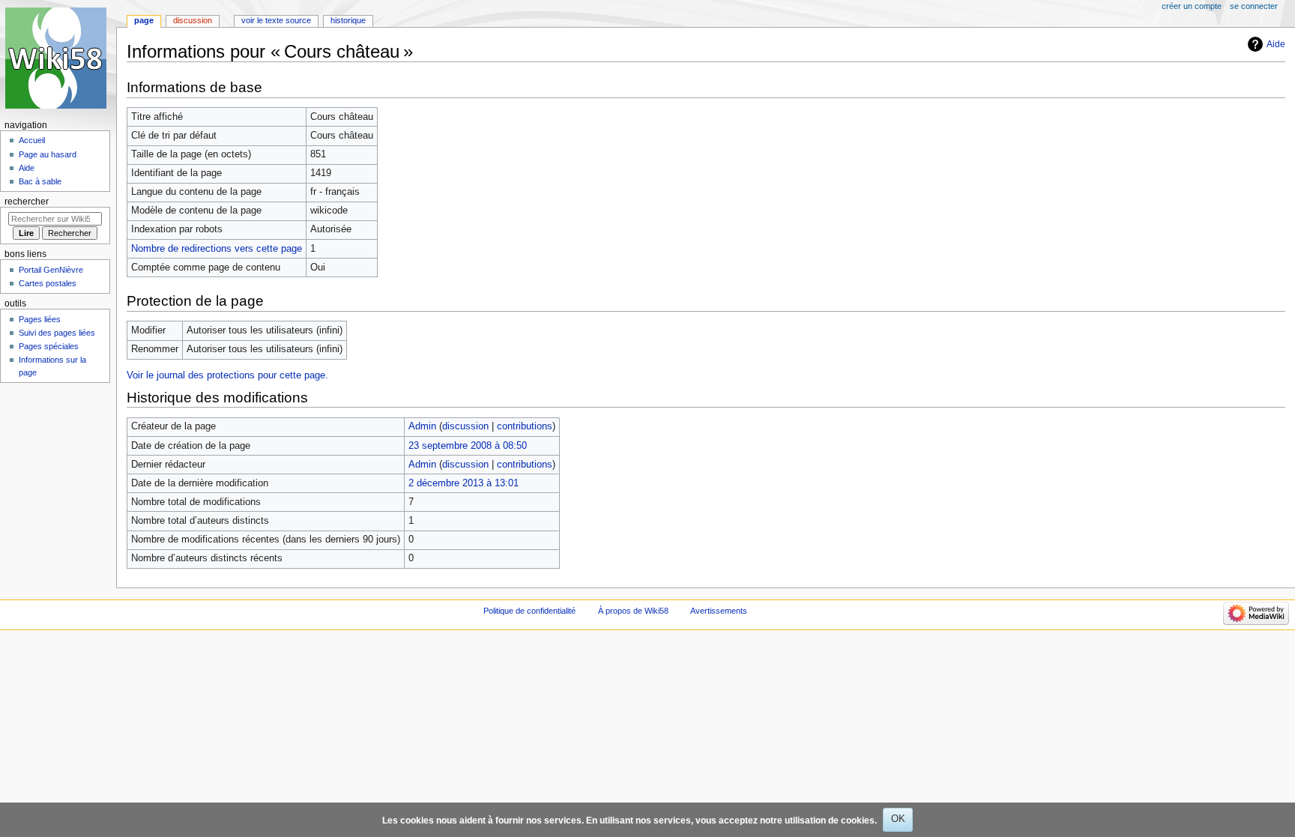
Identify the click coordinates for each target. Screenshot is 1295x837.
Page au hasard (47, 154)
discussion (465, 426)
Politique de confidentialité (529, 610)
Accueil (32, 140)
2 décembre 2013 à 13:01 (463, 483)
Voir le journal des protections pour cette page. (227, 375)
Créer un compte (1192, 5)
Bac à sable (40, 181)
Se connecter (1254, 5)
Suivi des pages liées (57, 332)
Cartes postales (47, 283)
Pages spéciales (49, 346)
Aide (1276, 44)
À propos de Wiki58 (633, 610)
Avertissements (718, 610)
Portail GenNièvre (51, 269)
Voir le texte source (276, 20)
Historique (348, 20)
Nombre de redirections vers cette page (216, 249)
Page (144, 20)
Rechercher (26, 201)
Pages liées (40, 319)
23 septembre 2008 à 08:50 (467, 446)
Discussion (192, 20)
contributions (524, 426)
